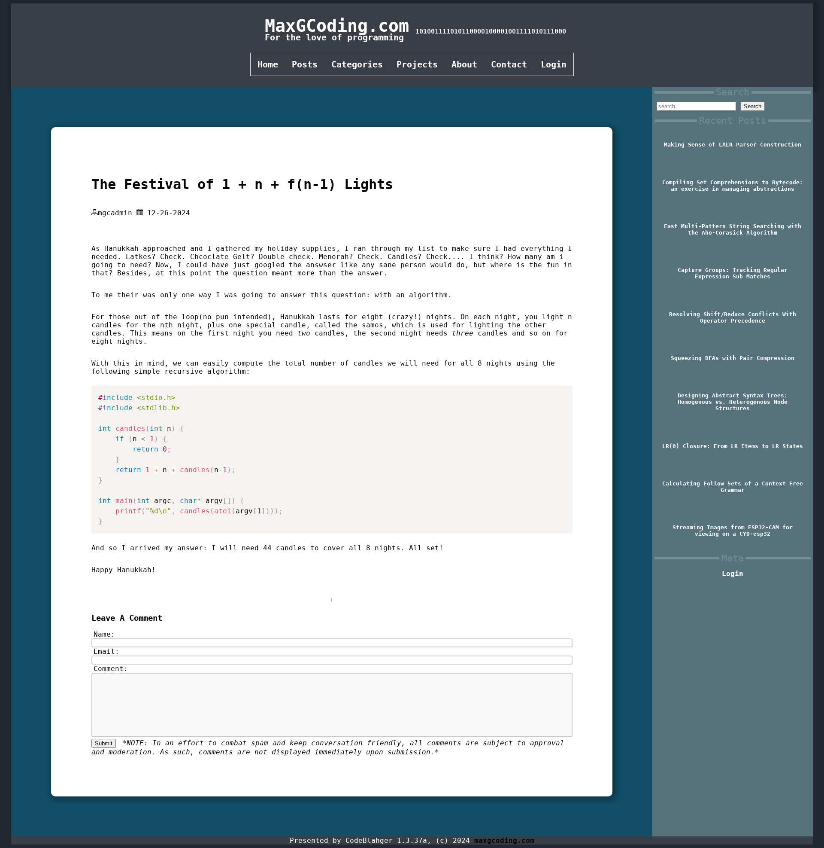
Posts (305, 64)
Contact (509, 64)
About (464, 64)
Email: (106, 651)
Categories (357, 64)
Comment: (111, 669)
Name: (104, 634)
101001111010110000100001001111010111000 (490, 31)
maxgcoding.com (504, 840)
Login (553, 64)
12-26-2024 (168, 213)
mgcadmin (115, 213)
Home (268, 64)
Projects (417, 64)
